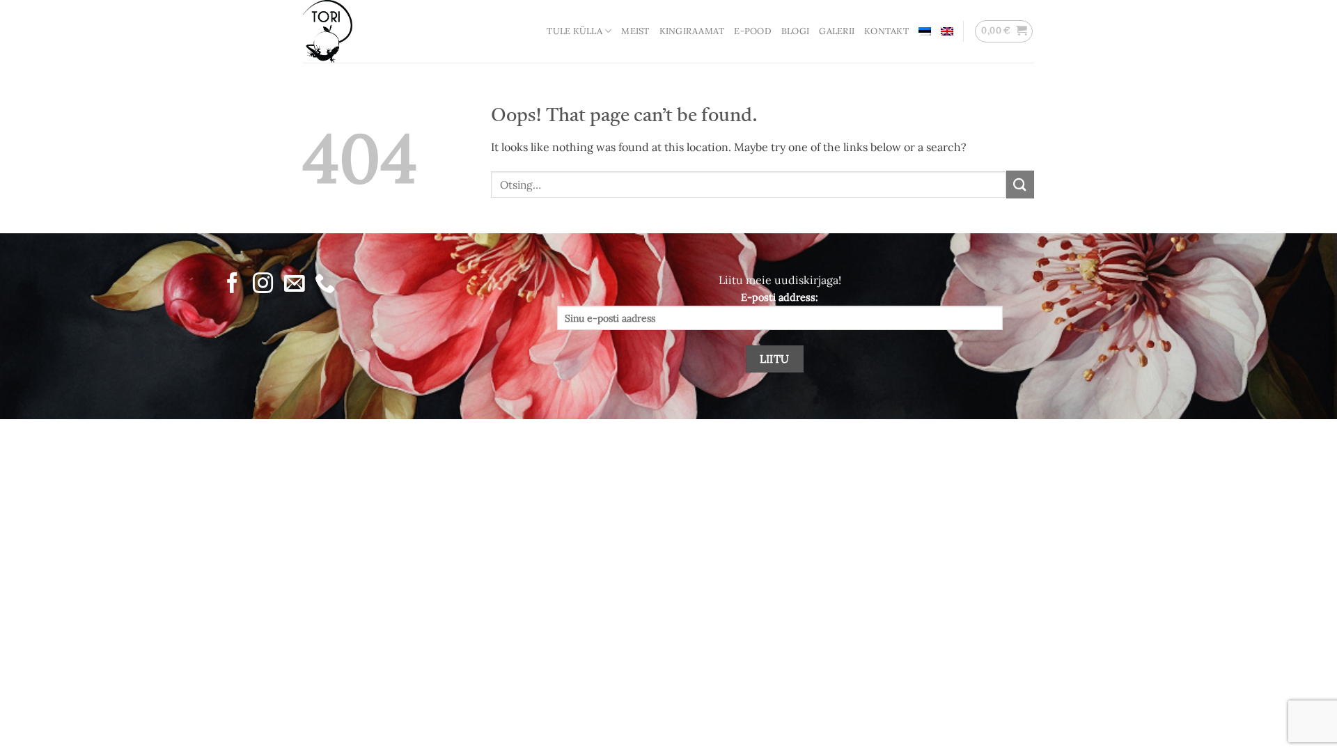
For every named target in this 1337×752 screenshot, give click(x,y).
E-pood (753, 31)
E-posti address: (779, 297)
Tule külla (574, 31)
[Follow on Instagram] (263, 284)
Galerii (836, 31)
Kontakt (886, 31)
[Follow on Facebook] (232, 284)
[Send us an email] (293, 284)
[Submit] (1020, 184)
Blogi (795, 31)
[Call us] (324, 284)
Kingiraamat (692, 31)
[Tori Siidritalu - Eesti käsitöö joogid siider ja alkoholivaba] (372, 31)
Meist (635, 31)
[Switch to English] (947, 31)
